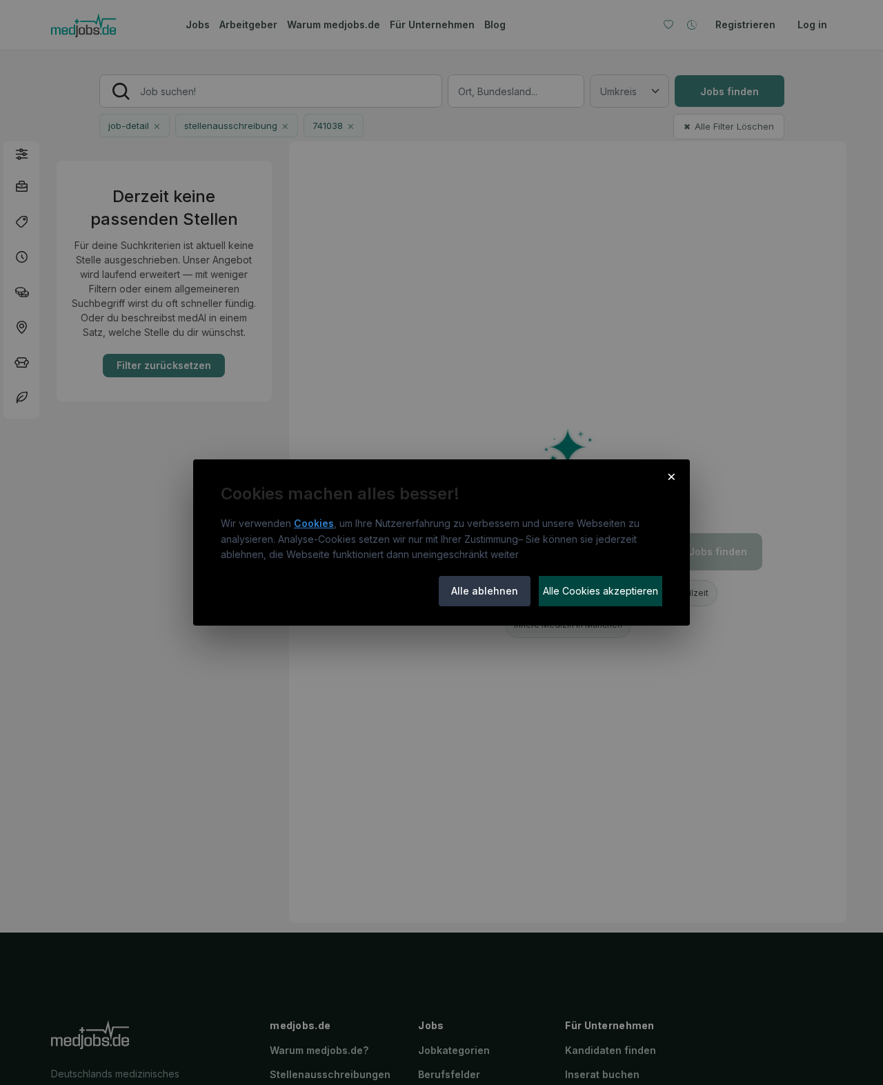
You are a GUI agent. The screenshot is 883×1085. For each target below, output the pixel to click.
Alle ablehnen (484, 591)
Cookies (314, 523)
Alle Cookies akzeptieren (600, 591)
